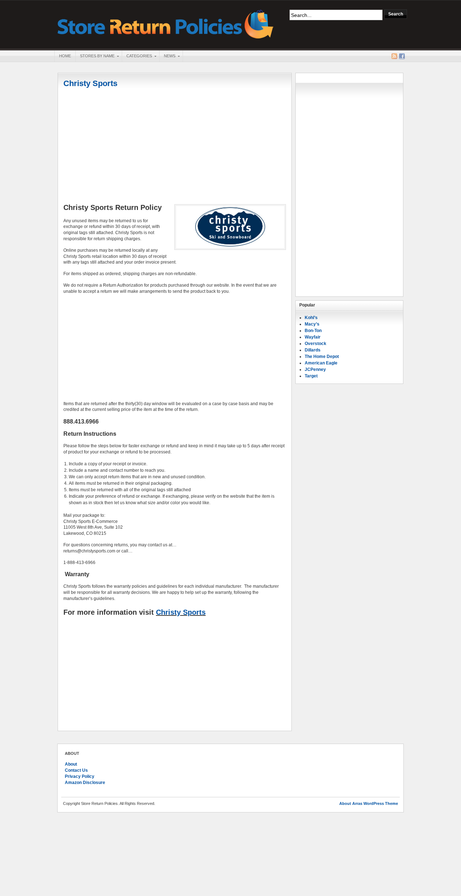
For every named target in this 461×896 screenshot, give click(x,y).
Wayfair (313, 337)
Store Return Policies (166, 23)
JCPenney (315, 369)
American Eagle (321, 363)
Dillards (313, 350)
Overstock (315, 343)
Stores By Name (95, 56)
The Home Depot (322, 356)
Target (311, 375)
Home (65, 56)
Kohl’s (311, 317)
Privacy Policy (79, 776)
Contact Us (76, 770)
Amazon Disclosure (85, 782)
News (167, 56)
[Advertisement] (174, 146)
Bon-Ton (313, 330)
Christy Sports (90, 83)
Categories (137, 56)
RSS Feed (394, 56)
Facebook (402, 56)
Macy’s (312, 324)
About (71, 764)
